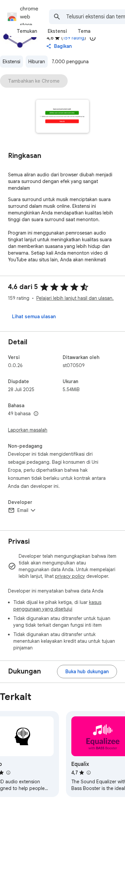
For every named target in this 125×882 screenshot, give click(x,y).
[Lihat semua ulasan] (34, 316)
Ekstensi (11, 62)
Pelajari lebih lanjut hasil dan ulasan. (75, 298)
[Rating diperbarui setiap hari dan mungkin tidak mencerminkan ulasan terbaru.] (92, 38)
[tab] (26, 31)
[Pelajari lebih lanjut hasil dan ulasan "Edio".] (8, 773)
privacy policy (70, 576)
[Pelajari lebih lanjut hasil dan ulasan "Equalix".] (88, 773)
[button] (62, 117)
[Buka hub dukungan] (87, 672)
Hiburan (36, 62)
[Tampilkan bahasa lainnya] (36, 414)
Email (22, 510)
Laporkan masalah (27, 430)
